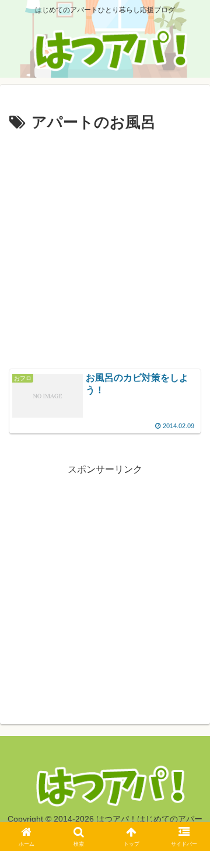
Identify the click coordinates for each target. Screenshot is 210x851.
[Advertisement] (105, 247)
